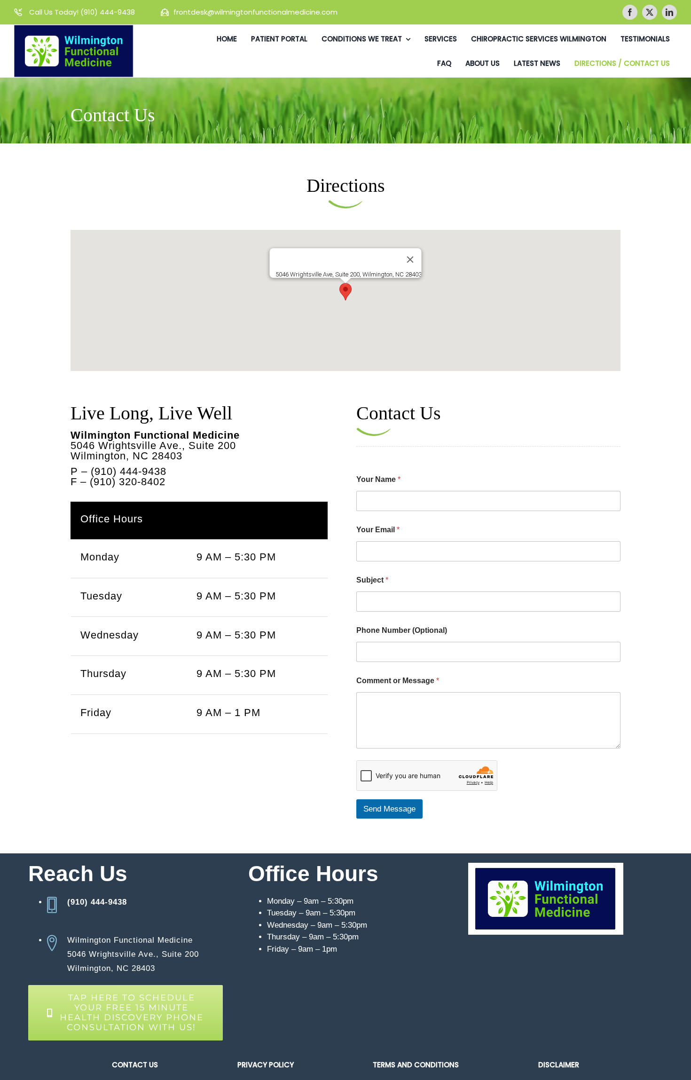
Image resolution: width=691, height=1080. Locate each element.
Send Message (389, 808)
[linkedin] (669, 12)
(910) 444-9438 (108, 12)
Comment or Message (397, 681)
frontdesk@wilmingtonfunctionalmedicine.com (255, 12)
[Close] (410, 259)
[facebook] (629, 12)
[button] (345, 291)
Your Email (378, 530)
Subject (372, 580)
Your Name (378, 479)
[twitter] (649, 12)
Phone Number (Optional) (401, 630)
